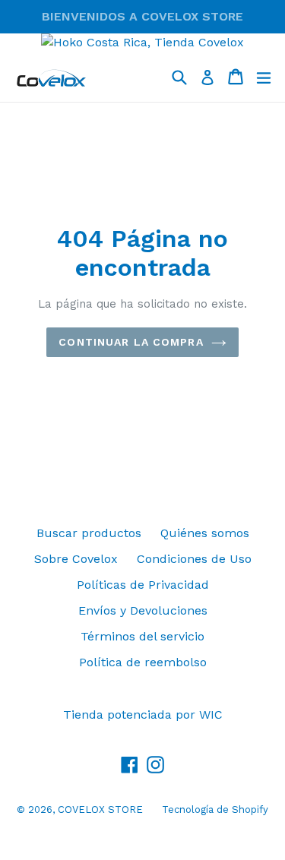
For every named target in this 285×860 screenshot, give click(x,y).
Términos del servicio (142, 636)
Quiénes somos (204, 533)
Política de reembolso (143, 662)
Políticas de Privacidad (143, 584)
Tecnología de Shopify (215, 809)
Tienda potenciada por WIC (143, 714)
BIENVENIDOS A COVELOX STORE (142, 16)
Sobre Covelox (76, 559)
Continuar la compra (131, 342)
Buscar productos (88, 533)
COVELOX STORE (100, 809)
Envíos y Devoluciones (142, 610)
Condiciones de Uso (194, 559)
